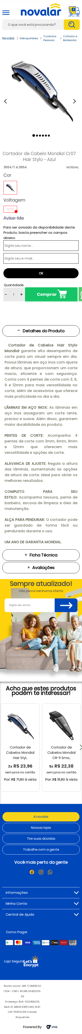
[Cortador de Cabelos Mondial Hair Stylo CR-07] (20, 725)
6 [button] (49, 136)
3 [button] (40, 136)
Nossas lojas (41, 827)
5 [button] (46, 136)
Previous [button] (8, 101)
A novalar (41, 816)
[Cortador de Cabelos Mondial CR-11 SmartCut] (61, 725)
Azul (10, 188)
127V (10, 209)
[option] (41, 89)
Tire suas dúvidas (41, 838)
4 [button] (43, 136)
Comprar (47, 294)
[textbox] (41, 24)
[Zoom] (41, 89)
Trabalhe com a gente (41, 849)
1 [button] (33, 135)
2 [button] (37, 136)
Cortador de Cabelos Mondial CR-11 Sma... (61, 752)
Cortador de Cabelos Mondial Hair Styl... (20, 752)
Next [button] (75, 101)
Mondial (73, 167)
